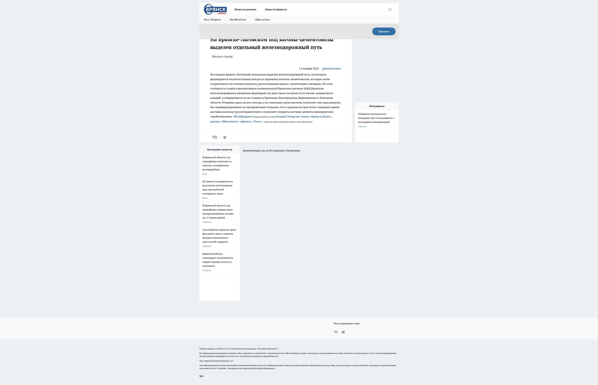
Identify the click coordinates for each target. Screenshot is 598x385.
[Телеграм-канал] (343, 332)
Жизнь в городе (222, 56)
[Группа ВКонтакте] (335, 332)
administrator (331, 68)
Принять (383, 31)
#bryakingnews (243, 116)
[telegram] (226, 137)
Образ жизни (262, 19)
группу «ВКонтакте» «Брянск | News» (236, 121)
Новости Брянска (276, 9)
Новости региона (245, 9)
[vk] (215, 137)
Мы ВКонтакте (238, 19)
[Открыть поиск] (390, 9)
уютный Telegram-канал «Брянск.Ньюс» (303, 116)
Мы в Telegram (212, 19)
